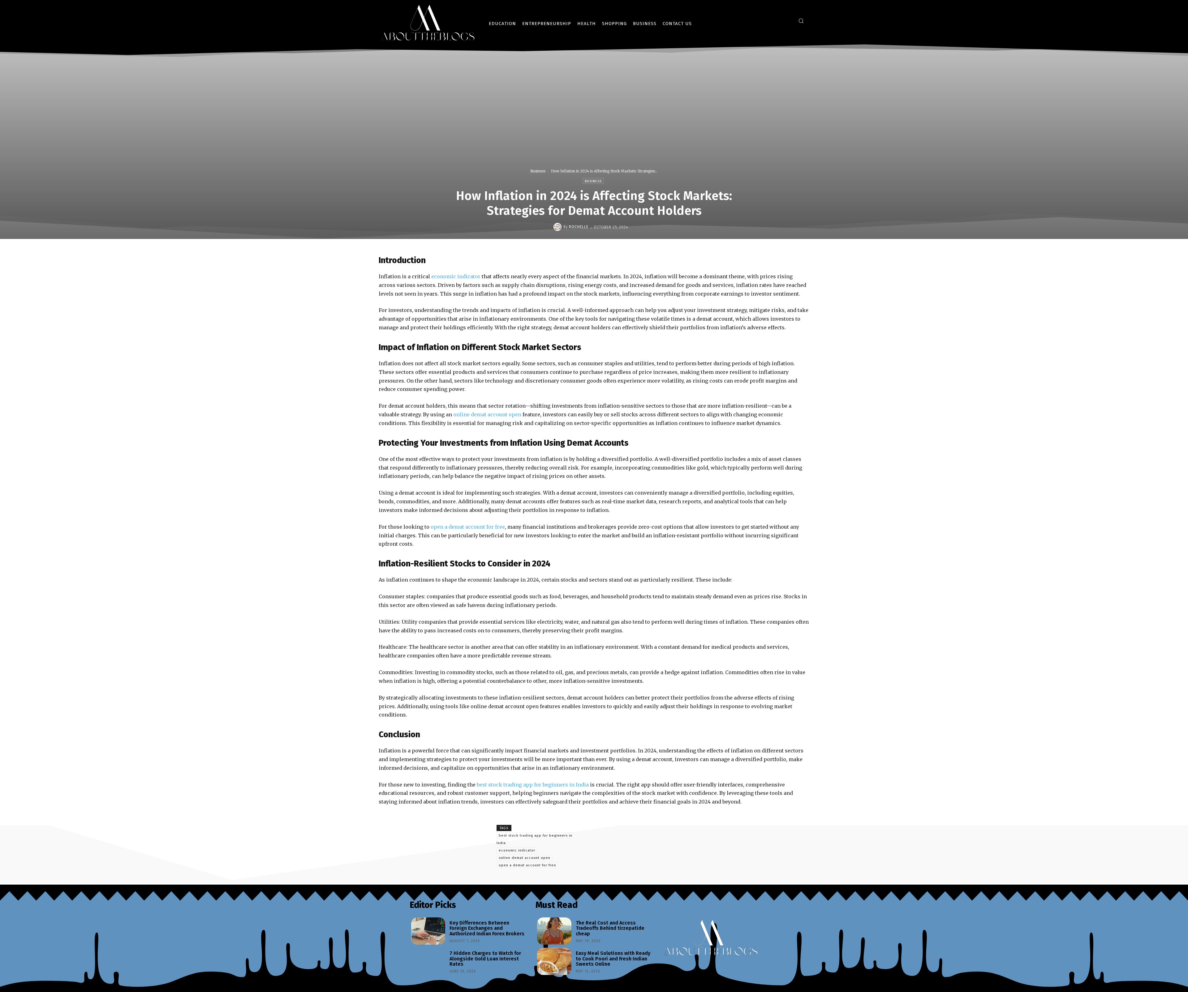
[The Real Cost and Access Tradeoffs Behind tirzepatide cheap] (554, 931)
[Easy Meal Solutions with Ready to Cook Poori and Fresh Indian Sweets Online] (554, 961)
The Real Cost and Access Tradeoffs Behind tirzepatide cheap (610, 928)
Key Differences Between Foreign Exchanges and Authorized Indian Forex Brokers (487, 928)
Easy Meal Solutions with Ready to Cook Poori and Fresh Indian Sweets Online (613, 958)
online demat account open (524, 858)
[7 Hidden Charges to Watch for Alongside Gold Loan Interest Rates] (428, 961)
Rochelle (578, 227)
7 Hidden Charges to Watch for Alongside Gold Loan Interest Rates (485, 958)
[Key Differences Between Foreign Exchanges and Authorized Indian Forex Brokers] (428, 931)
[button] (801, 20)
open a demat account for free (527, 865)
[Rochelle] (558, 227)
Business (537, 171)
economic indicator (517, 850)
